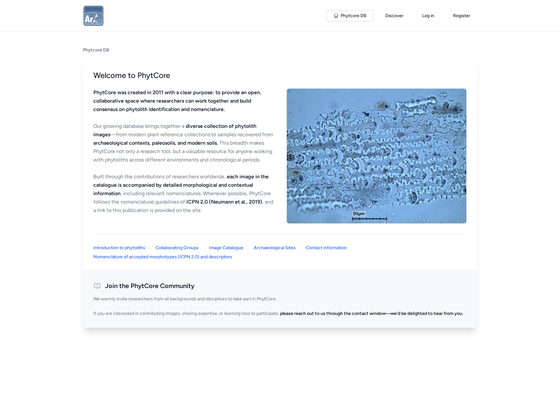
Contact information (326, 248)
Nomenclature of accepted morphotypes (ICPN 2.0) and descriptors (162, 257)
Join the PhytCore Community (149, 286)
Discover (394, 15)
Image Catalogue (226, 248)
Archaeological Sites (275, 248)
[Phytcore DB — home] (93, 15)
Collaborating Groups (177, 248)
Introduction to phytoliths (119, 248)
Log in (428, 15)
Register (461, 15)
